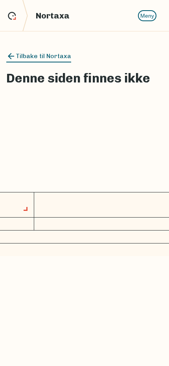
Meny (147, 16)
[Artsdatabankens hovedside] (18, 15)
